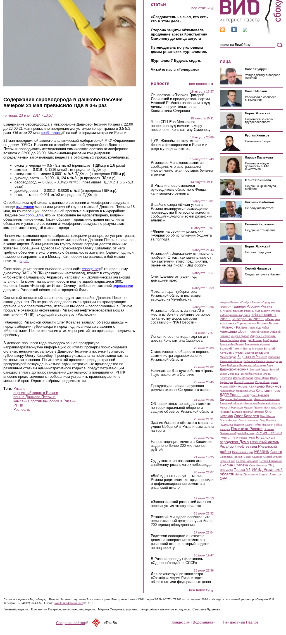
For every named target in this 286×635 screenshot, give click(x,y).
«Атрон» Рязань (229, 302)
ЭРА (223, 478)
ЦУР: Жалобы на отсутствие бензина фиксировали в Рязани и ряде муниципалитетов (179, 145)
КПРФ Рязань (238, 386)
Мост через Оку (273, 407)
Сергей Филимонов (270, 461)
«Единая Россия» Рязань (252, 306)
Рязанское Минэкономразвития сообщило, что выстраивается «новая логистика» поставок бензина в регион (182, 168)
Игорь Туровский (244, 382)
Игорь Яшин (262, 382)
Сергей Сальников (247, 461)
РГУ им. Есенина (269, 433)
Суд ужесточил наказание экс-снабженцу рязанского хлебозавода (181, 463)
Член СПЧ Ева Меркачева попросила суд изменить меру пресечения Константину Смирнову (181, 126)
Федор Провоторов (246, 474)
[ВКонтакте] (234, 31)
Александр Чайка (259, 327)
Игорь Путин (261, 378)
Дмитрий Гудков (259, 369)
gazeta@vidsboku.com (70, 603)
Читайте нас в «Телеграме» (175, 69)
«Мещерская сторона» (235, 315)
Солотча (241, 465)
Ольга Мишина (228, 420)
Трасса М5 (242, 470)
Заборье (233, 373)
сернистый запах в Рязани (35, 393)
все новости (199, 84)
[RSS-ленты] (222, 31)
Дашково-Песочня (234, 369)
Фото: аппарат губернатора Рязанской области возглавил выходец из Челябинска (176, 295)
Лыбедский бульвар (255, 394)
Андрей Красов (240, 336)
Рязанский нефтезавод (238, 446)
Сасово (276, 452)
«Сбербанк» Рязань (248, 319)
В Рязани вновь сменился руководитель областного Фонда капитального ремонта (178, 189)
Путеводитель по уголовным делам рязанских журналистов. (179, 49)
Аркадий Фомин (251, 340)
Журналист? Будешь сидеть (176, 60)
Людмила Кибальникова (236, 399)
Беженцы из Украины (257, 344)
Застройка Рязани (251, 373)
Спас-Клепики (258, 465)
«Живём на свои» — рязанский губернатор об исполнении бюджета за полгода (181, 235)
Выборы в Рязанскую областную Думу (250, 365)
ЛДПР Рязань (230, 395)
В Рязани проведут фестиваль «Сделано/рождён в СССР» (177, 561)
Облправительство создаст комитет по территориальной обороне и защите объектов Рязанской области (182, 408)
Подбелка (226, 424)
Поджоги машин (243, 424)
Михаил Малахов (231, 407)
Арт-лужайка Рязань (232, 344)
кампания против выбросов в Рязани (44, 401)
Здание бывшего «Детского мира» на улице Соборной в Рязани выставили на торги (182, 427)
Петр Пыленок (268, 420)
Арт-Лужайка (270, 340)
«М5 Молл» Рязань (267, 310)
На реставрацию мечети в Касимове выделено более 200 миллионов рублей (181, 446)
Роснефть (21, 409)
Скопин (226, 465)
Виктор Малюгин (253, 348)
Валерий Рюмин (231, 348)
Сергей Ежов (227, 461)
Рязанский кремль (264, 442)
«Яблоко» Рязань (233, 327)
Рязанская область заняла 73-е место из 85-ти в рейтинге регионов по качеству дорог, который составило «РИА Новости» (181, 316)
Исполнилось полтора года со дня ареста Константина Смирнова (180, 339)
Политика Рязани (247, 428)
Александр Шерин (234, 332)
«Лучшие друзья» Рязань (237, 310)
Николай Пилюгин (253, 411)
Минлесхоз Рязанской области (262, 403)
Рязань (19, 388)
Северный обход (231, 456)
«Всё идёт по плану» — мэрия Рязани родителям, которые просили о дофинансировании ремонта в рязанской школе (182, 482)
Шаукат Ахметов (270, 474)
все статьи (200, 8)
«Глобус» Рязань (250, 302)
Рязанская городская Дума (247, 439)
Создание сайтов (72, 623)
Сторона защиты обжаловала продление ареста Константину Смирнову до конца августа (179, 34)
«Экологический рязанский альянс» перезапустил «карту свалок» (181, 504)
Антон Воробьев (229, 340)
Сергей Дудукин (272, 456)
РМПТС (225, 437)
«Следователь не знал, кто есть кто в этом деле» (179, 19)
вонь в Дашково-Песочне (34, 397)
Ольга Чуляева (249, 420)
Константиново (268, 391)
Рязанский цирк (242, 452)
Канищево (257, 386)
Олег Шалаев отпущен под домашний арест (174, 278)
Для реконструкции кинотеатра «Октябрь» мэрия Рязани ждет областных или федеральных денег (181, 578)
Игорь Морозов (243, 377)
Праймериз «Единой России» (237, 433)
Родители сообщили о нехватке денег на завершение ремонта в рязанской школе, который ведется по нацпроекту (180, 542)
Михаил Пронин (253, 407)
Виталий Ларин (243, 352)
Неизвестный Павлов (241, 622)
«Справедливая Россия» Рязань (256, 323)
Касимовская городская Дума (237, 391)
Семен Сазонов (253, 456)
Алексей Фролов (259, 332)
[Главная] (251, 33)
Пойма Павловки (263, 424)
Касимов (274, 386)
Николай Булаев (231, 411)
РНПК (18, 405)
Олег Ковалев (246, 416)
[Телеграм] (245, 31)
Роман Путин (247, 437)
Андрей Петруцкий (263, 335)
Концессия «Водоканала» (193, 622)
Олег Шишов (267, 416)
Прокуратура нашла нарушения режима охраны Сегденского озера (180, 388)
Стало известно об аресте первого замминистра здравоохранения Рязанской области (180, 356)
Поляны (269, 429)
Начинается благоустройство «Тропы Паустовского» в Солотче (182, 373)
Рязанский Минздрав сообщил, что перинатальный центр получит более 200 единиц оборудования (182, 521)
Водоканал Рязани (252, 357)
